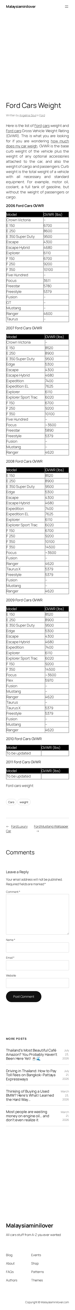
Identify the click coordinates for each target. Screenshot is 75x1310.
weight (24, 802)
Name (10, 940)
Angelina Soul (27, 115)
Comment (13, 892)
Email (10, 957)
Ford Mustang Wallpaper (51, 826)
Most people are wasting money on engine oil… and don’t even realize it (27, 1116)
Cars (11, 802)
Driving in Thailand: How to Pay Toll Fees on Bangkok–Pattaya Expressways (31, 1075)
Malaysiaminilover (21, 6)
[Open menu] (66, 6)
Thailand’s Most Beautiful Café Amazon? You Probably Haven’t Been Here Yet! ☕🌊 (31, 1054)
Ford (42, 115)
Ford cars (13, 130)
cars (46, 125)
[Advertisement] (37, 50)
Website (11, 975)
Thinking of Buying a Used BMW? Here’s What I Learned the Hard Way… (30, 1095)
